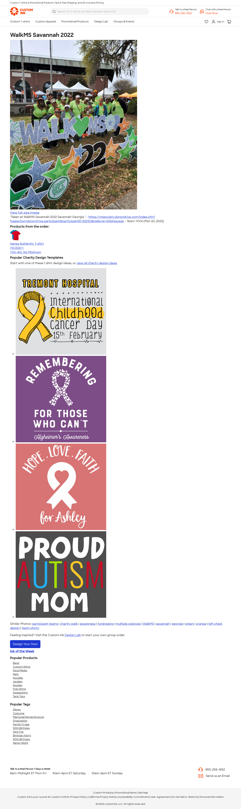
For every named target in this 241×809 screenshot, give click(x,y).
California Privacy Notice (102, 796)
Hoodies (18, 677)
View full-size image (24, 213)
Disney (17, 709)
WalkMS (148, 624)
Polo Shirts (19, 689)
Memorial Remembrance (28, 717)
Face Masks (20, 670)
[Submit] (54, 11)
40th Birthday (21, 739)
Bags (16, 663)
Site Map (143, 792)
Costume (18, 713)
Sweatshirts (20, 692)
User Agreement (160, 796)
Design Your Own (25, 644)
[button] (218, 13)
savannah (163, 624)
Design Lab (73, 635)
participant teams (45, 624)
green (189, 624)
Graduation (20, 720)
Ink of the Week (22, 651)
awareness (87, 624)
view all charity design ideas (97, 263)
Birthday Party (22, 735)
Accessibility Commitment (133, 796)
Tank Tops (19, 696)
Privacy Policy (78, 796)
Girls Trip (18, 731)
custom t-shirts (60, 796)
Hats (16, 674)
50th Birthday (21, 728)
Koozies (17, 685)
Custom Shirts (21, 666)
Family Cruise (21, 724)
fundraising (106, 624)
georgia (177, 624)
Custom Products (103, 792)
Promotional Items (126, 792)
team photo (30, 628)
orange (201, 624)
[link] (21, 11)
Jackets (17, 681)
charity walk (69, 624)
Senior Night (20, 743)
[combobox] (99, 11)
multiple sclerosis (128, 624)
